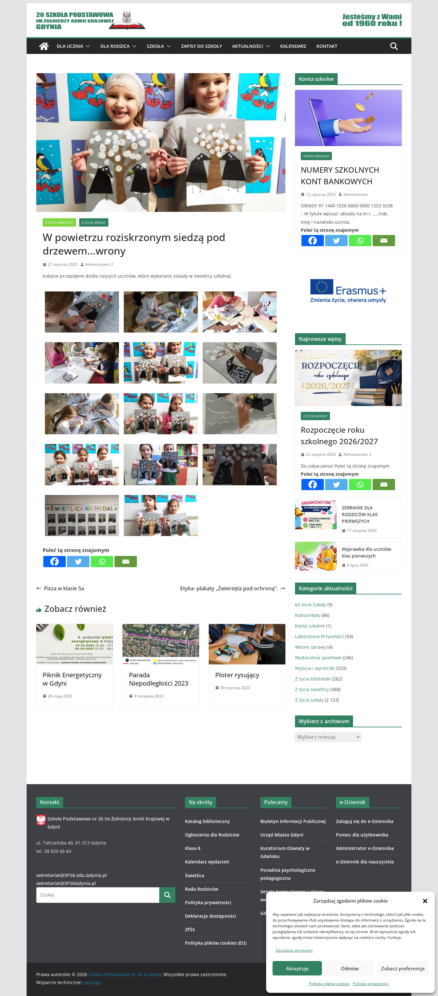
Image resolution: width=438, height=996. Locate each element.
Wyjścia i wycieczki (315, 668)
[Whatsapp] (102, 561)
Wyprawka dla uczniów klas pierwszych (366, 552)
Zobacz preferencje (403, 968)
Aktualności (247, 46)
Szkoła (155, 46)
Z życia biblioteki (313, 679)
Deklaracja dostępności (210, 916)
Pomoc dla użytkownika (362, 835)
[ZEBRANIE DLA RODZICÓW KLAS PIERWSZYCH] (316, 519)
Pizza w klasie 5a (64, 588)
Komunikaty (307, 615)
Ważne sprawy (310, 647)
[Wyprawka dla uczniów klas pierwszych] (316, 557)
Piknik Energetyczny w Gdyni (72, 679)
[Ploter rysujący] (247, 628)
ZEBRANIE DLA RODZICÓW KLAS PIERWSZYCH (360, 514)
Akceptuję (297, 968)
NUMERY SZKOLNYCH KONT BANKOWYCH (340, 175)
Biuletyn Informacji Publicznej (293, 821)
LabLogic (92, 982)
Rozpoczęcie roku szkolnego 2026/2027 (339, 435)
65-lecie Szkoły (310, 605)
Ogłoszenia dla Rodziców (212, 835)
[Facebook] (54, 561)
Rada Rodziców (201, 889)
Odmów (350, 968)
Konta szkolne (316, 156)
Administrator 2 (99, 264)
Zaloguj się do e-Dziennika (364, 821)
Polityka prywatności (371, 983)
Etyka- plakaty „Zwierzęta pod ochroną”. (229, 588)
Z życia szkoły (94, 222)
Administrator (355, 194)
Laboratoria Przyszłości (319, 636)
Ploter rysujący (237, 675)
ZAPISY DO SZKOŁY (201, 46)
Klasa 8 (192, 848)
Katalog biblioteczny (207, 821)
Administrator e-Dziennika (365, 848)
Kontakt (326, 46)
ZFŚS (190, 929)
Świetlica (194, 875)
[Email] (125, 561)
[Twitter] (78, 561)
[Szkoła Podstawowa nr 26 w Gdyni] (44, 46)
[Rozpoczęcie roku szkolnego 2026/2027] (348, 378)
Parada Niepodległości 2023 (158, 679)
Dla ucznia (70, 46)
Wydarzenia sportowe (318, 657)
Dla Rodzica (115, 46)
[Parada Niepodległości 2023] (160, 628)
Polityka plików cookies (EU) (215, 943)
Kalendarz (293, 46)
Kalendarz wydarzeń (207, 862)
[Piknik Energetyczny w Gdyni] (74, 628)
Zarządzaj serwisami (294, 950)
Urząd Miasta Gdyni (281, 835)
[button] (425, 901)
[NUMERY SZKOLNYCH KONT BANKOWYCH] (348, 118)
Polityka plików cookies (329, 983)
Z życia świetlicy (59, 222)
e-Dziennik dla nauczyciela (365, 862)
